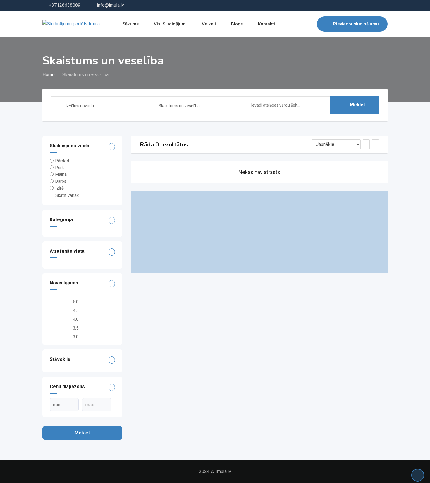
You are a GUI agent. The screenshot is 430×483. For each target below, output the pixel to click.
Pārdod (62, 160)
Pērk (59, 167)
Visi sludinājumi (170, 24)
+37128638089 (64, 5)
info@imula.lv (110, 5)
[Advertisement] (259, 232)
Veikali (209, 24)
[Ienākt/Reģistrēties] (309, 24)
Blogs (237, 24)
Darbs (60, 181)
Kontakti (266, 24)
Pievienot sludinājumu (356, 24)
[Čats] (299, 24)
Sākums (131, 24)
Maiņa (61, 174)
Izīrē (59, 188)
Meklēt (357, 104)
